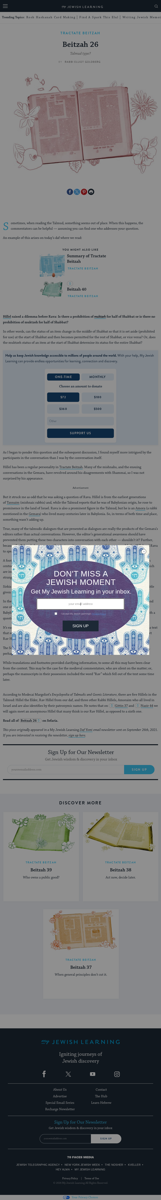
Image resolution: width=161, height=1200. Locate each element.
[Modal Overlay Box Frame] (80, 600)
